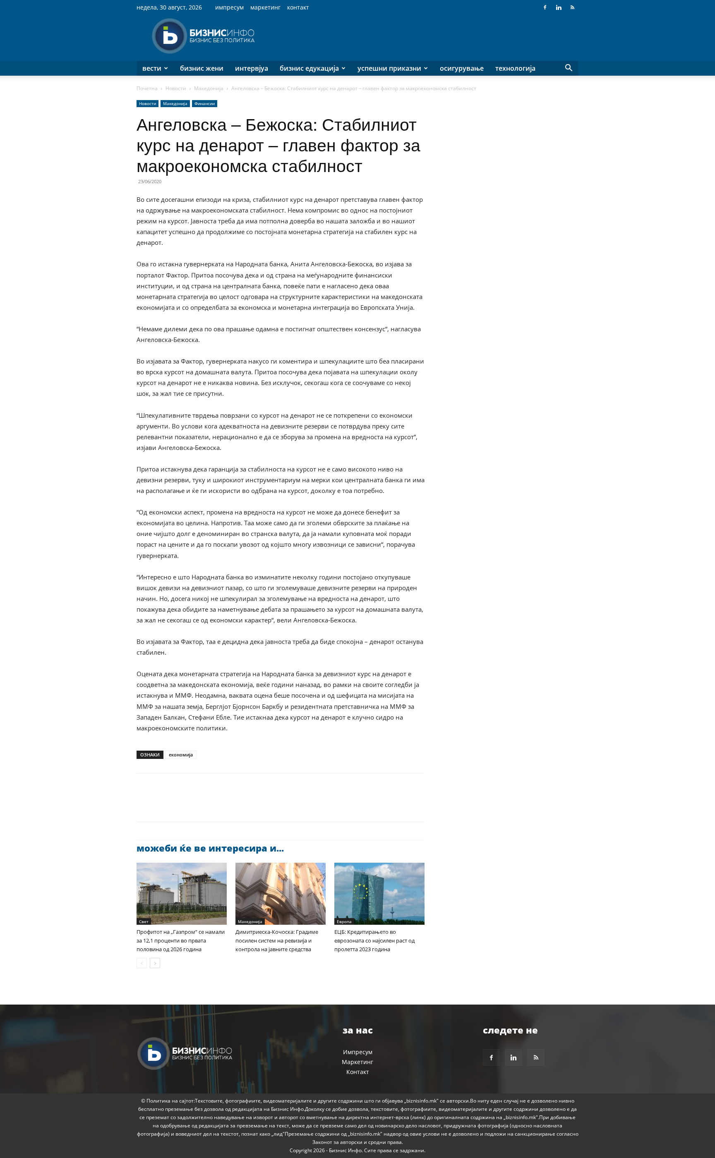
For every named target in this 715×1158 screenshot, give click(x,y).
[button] (568, 69)
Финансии (204, 103)
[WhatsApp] (202, 805)
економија (181, 754)
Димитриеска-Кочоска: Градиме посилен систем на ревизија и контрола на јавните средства (276, 940)
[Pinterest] (183, 805)
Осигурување (462, 68)
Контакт (298, 7)
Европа (344, 921)
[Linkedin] (558, 7)
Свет (144, 921)
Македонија (208, 88)
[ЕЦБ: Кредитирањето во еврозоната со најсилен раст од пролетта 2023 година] (379, 894)
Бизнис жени (201, 68)
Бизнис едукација (309, 68)
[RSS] (572, 7)
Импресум (229, 7)
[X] (164, 805)
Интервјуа (251, 68)
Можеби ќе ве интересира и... (210, 848)
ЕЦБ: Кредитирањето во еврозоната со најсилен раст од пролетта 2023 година (374, 940)
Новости (176, 88)
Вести (151, 68)
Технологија (515, 68)
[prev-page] (142, 963)
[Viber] (240, 805)
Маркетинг (265, 7)
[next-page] (155, 963)
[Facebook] (545, 7)
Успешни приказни (389, 68)
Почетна (147, 88)
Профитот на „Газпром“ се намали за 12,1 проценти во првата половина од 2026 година (181, 940)
